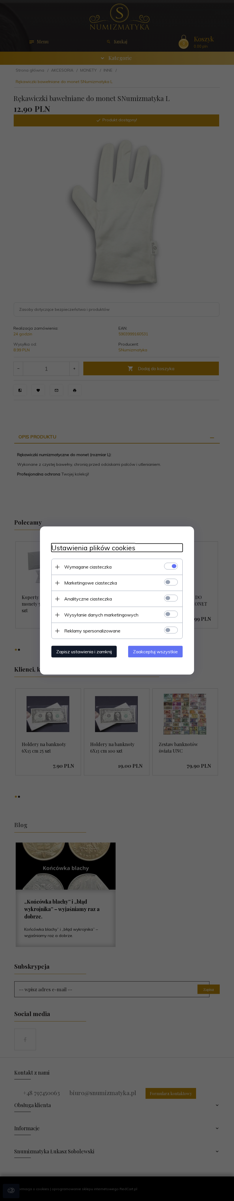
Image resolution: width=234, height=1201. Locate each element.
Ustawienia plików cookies (93, 548)
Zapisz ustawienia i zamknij (84, 651)
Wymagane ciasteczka (88, 567)
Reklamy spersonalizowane (92, 631)
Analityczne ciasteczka (88, 599)
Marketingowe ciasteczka (90, 583)
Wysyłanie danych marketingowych (101, 615)
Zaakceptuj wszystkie (155, 651)
